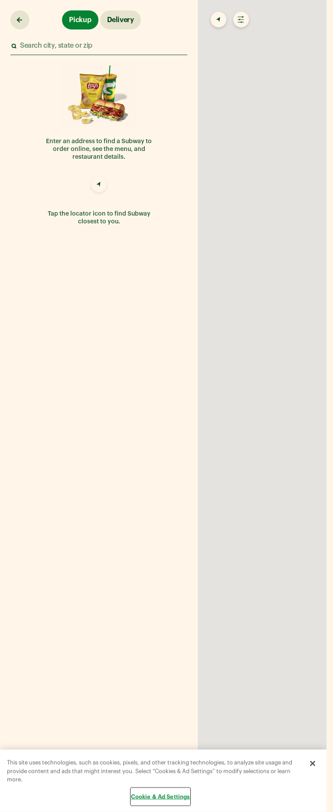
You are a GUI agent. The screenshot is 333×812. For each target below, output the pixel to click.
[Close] (312, 763)
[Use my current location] (98, 185)
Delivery (120, 19)
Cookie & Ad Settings (160, 796)
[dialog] (163, 781)
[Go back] (19, 19)
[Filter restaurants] (240, 19)
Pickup (80, 19)
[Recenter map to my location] (217, 19)
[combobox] (98, 46)
